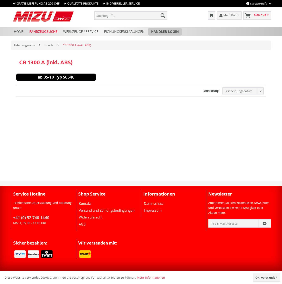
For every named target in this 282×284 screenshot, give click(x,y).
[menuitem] (130, 15)
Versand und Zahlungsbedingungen (107, 210)
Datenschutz (154, 203)
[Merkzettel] (211, 15)
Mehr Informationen (151, 277)
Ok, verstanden (266, 277)
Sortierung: (211, 91)
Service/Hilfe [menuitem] (258, 4)
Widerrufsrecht (91, 217)
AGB (82, 224)
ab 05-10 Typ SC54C (56, 78)
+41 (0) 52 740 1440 (31, 217)
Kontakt (85, 203)
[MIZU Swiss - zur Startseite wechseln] (43, 16)
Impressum (153, 210)
